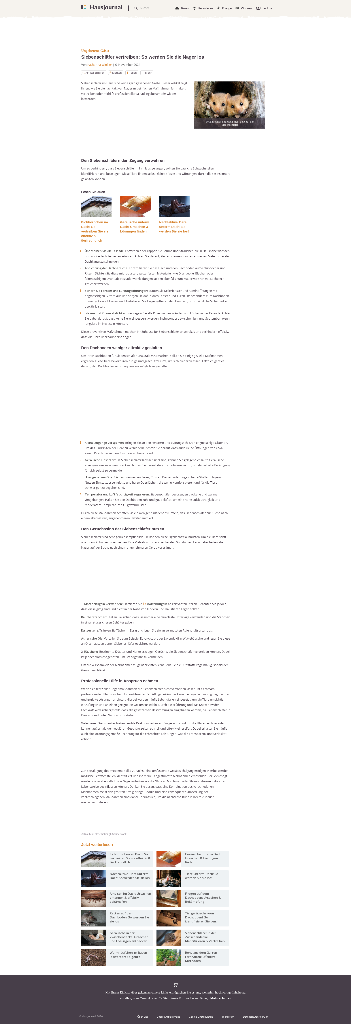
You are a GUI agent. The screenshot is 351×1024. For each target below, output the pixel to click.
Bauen (185, 8)
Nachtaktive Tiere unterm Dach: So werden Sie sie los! (174, 226)
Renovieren (205, 8)
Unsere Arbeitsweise (168, 1016)
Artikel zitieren (95, 72)
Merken (117, 72)
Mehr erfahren (220, 998)
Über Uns (266, 8)
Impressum (228, 1016)
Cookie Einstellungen (201, 1016)
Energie (227, 8)
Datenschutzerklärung (255, 1016)
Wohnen (246, 8)
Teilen (133, 72)
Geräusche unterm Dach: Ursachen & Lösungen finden (134, 226)
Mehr (148, 72)
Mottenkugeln (156, 604)
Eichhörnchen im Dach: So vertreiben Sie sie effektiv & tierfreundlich (94, 231)
